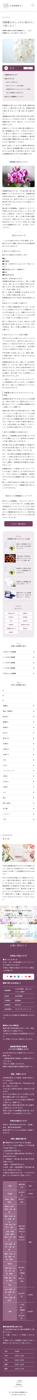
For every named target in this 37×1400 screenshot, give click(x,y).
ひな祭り (6, 781)
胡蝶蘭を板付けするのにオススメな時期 (18, 89)
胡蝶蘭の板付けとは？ (11, 75)
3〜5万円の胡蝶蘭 (9, 668)
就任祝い (11, 617)
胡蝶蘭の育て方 (11, 628)
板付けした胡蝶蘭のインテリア (14, 97)
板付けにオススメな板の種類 (14, 86)
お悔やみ (6, 754)
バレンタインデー (9, 771)
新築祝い (25, 617)
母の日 (5, 733)
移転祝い (25, 621)
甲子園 (5, 808)
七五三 (5, 765)
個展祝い (25, 613)
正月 (4, 760)
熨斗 (11, 621)
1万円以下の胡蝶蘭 (9, 652)
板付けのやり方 (9, 79)
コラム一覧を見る (18, 524)
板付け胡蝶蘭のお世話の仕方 (14, 93)
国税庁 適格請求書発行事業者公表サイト (18, 1066)
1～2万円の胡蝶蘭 (9, 657)
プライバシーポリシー (19, 1386)
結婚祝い (11, 625)
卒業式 (5, 776)
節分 (4, 798)
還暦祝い (6, 722)
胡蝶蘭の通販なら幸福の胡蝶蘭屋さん (13, 30)
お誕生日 (6, 749)
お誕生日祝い (11, 613)
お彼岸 (5, 787)
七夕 (4, 792)
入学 (4, 819)
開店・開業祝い (8, 711)
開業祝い (11, 632)
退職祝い (6, 706)
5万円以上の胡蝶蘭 (9, 673)
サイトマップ (19, 1382)
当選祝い (6, 744)
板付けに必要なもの (12, 82)
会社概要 (19, 1381)
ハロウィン (6, 814)
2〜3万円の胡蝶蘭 (9, 663)
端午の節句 (6, 803)
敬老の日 (6, 738)
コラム (30, 30)
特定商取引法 (19, 1384)
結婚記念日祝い (25, 625)
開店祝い (25, 628)
